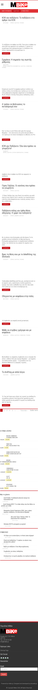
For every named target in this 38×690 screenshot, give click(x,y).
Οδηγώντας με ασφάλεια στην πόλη (17, 296)
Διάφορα (16, 215)
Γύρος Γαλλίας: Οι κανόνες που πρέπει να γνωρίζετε (18, 186)
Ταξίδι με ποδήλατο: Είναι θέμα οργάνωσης (16, 546)
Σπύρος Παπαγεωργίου (18, 152)
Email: (2, 666)
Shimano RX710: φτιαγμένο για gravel (15, 524)
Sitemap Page (4, 650)
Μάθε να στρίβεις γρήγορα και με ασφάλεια (16, 331)
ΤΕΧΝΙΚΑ (22, 23)
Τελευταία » (24, 410)
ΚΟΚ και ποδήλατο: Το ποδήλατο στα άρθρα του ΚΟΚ (18, 18)
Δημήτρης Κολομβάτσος (13, 66)
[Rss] (7, 658)
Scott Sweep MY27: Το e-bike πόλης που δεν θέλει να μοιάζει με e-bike (18, 505)
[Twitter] (3, 658)
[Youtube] (20, 686)
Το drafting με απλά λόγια (13, 372)
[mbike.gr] (19, 4)
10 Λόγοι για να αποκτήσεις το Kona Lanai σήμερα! (19, 535)
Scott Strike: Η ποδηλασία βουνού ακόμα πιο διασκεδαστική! (17, 498)
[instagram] (5, 658)
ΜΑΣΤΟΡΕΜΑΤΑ (6, 11)
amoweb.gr (33, 683)
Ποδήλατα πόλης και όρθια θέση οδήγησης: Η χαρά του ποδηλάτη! (16, 211)
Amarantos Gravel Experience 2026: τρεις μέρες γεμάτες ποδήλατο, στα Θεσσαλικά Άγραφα (18, 511)
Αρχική (12, 23)
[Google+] (15, 686)
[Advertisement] (19, 577)
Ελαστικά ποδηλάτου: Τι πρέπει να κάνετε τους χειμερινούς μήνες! (18, 541)
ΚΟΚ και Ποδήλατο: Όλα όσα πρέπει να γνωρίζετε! (19, 147)
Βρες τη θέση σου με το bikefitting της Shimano (19, 255)
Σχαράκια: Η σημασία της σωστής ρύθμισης (17, 60)
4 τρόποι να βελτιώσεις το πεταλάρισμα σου (13, 105)
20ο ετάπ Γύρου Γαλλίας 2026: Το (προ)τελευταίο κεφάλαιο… (20, 517)
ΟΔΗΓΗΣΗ (16, 11)
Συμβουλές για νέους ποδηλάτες (13, 551)
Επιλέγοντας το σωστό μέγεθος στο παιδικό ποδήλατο (20, 556)
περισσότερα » (6, 53)
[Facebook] (1, 658)
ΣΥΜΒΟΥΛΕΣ (25, 11)
